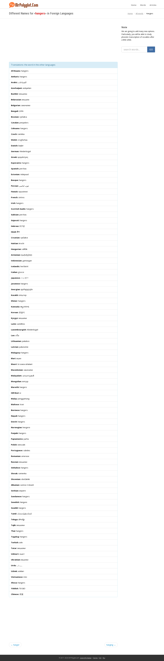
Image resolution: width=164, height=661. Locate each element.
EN (100, 658)
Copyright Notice (85, 658)
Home (133, 5)
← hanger (15, 644)
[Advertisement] (63, 40)
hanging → (111, 644)
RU (104, 658)
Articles (153, 5)
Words (143, 5)
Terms (95, 658)
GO (151, 49)
